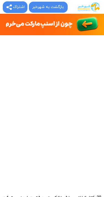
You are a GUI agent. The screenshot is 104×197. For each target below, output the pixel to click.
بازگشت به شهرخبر (48, 7)
